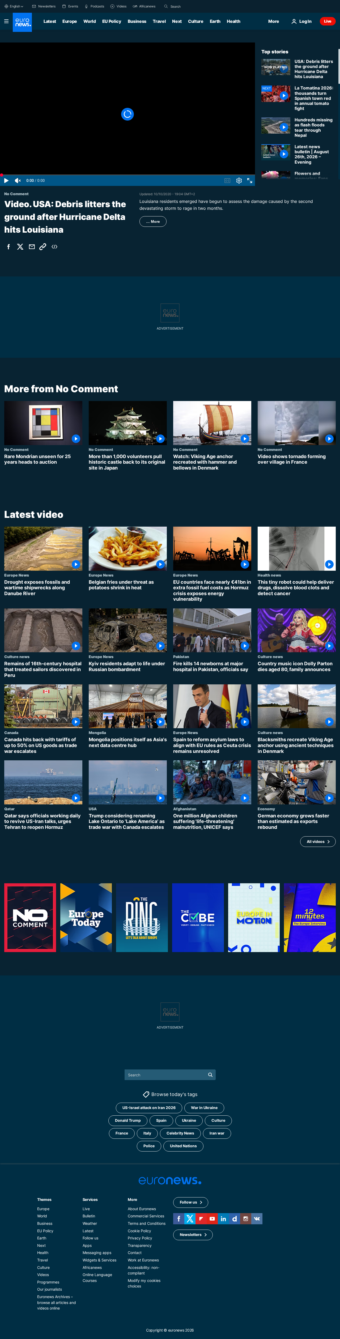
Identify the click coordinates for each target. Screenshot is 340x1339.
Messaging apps (97, 1253)
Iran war (217, 1133)
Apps (87, 1245)
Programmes (48, 1282)
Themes (44, 1199)
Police (149, 1146)
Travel (159, 21)
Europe (69, 21)
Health (233, 21)
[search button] (166, 6)
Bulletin (89, 1216)
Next (177, 21)
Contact (135, 1253)
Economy (266, 809)
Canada (11, 733)
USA (93, 809)
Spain (161, 1120)
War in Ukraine (204, 1108)
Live (328, 21)
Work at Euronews (143, 1260)
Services (90, 1199)
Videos (43, 1274)
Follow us (90, 1238)
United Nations (183, 1146)
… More (153, 221)
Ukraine (189, 1120)
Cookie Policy (139, 1231)
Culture (195, 21)
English (15, 6)
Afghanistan (184, 809)
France (122, 1133)
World (89, 21)
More (132, 1199)
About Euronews (142, 1208)
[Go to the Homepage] (22, 22)
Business (137, 21)
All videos (316, 841)
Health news (269, 575)
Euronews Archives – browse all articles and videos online (56, 1302)
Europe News (16, 575)
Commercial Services (146, 1216)
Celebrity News (180, 1133)
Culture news (16, 657)
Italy (147, 1133)
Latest (50, 21)
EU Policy (111, 21)
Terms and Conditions (146, 1223)
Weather (90, 1223)
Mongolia (97, 733)
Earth (215, 21)
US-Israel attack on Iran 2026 (149, 1108)
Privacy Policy (140, 1238)
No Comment (16, 449)
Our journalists (49, 1289)
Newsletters (191, 1235)
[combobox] (193, 6)
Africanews (92, 1267)
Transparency (140, 1245)
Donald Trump (128, 1120)
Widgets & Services (99, 1260)
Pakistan (181, 657)
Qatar (9, 809)
